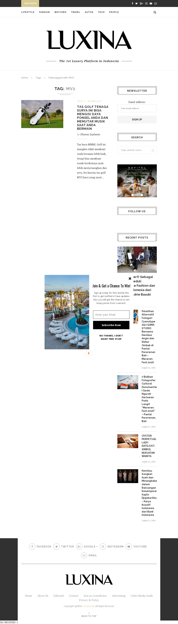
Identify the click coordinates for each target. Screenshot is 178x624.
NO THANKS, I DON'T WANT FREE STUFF (111, 337)
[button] (111, 285)
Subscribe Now (111, 325)
